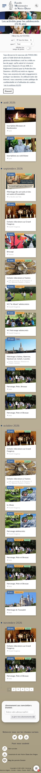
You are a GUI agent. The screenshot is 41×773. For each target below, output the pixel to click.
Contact (13, 770)
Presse (24, 770)
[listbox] (24, 40)
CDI (33, 770)
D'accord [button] (8, 91)
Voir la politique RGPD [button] (12, 85)
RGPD (28, 770)
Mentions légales (5, 770)
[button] (23, 717)
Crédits (19, 770)
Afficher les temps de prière (18, 48)
